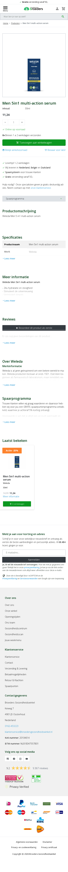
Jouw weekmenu (13, 640)
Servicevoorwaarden (28, 578)
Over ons (9, 604)
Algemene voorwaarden (27, 842)
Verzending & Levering (16, 668)
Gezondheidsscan (14, 634)
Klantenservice (12, 656)
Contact (9, 662)
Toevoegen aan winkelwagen (34, 142)
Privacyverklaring (9, 578)
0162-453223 (11, 726)
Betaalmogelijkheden (15, 674)
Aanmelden (34, 559)
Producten (15, 23)
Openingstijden (12, 616)
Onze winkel (11, 610)
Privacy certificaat (49, 847)
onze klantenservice (41, 187)
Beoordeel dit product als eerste (34, 327)
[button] (14, 150)
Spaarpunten (11, 686)
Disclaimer (47, 842)
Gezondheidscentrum (16, 628)
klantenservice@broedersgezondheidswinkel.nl (28, 731)
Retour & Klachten (14, 680)
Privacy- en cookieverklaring (23, 847)
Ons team (10, 622)
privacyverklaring (31, 567)
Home (5, 23)
